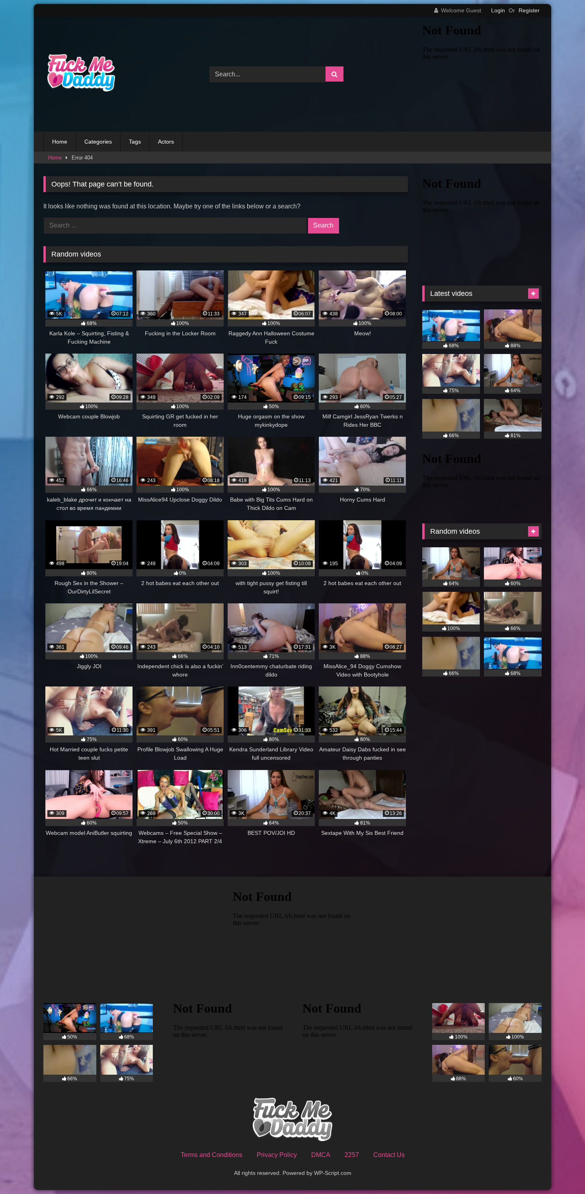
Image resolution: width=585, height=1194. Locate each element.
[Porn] (79, 74)
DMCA (320, 1154)
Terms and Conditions (211, 1154)
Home (59, 141)
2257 (352, 1154)
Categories (98, 141)
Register (529, 10)
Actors (166, 141)
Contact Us (389, 1154)
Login (498, 10)
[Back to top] (560, 1170)
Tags (135, 141)
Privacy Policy (277, 1154)
